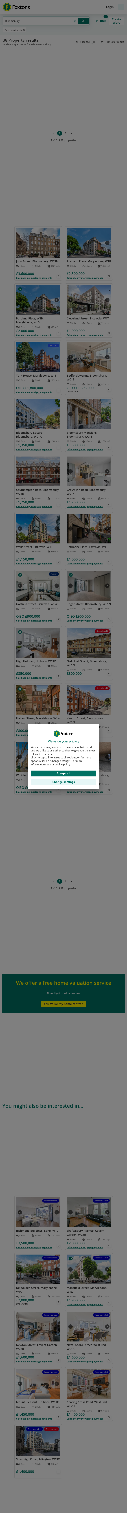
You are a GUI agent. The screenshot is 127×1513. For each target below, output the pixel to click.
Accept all (63, 773)
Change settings (63, 782)
